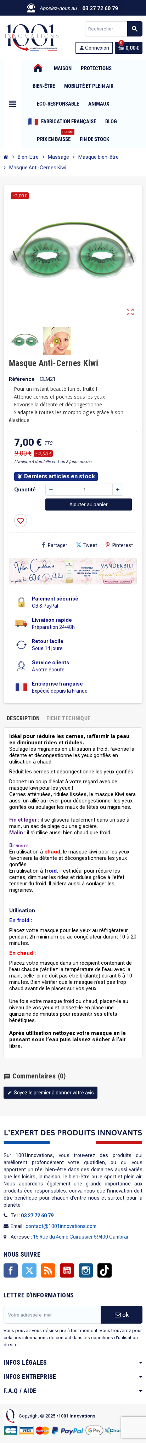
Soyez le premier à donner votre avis (50, 1092)
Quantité (25, 489)
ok (125, 1314)
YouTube (67, 1270)
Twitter (29, 1270)
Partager (57, 545)
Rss (48, 1270)
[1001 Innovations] (31, 37)
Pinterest (122, 545)
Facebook (11, 1270)
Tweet (90, 545)
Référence (22, 379)
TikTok (104, 1270)
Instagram (86, 1270)
